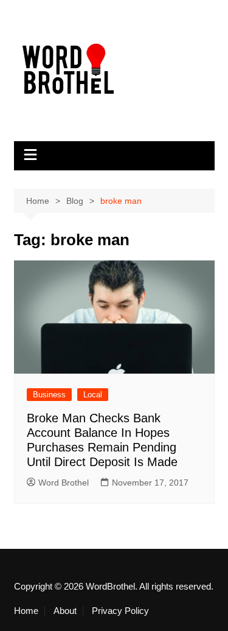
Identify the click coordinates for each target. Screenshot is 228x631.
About (65, 611)
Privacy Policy (120, 611)
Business (49, 394)
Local (92, 394)
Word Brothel (63, 482)
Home (26, 611)
